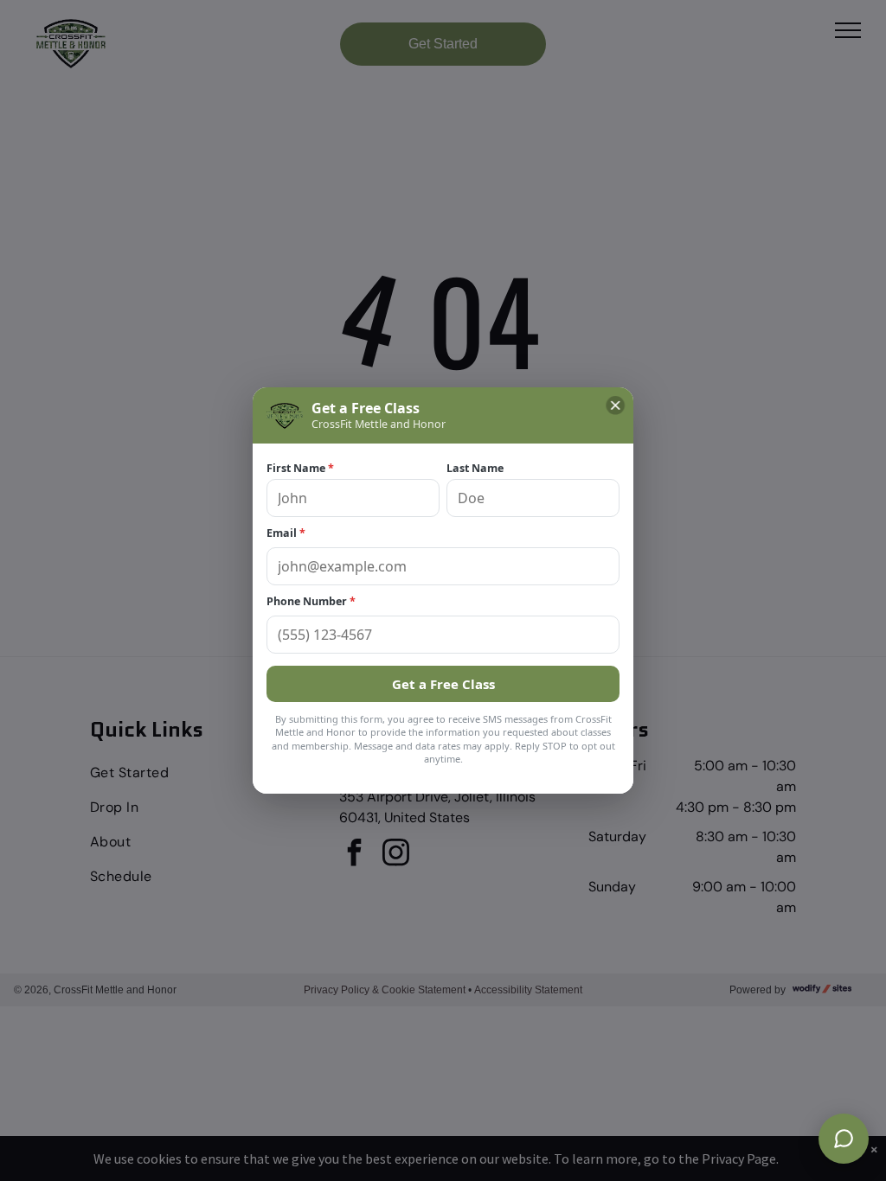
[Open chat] (844, 1139)
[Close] (615, 405)
